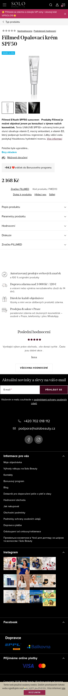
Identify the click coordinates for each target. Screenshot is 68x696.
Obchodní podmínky (14, 512)
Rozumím (34, 692)
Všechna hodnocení (34, 367)
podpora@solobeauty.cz (36, 428)
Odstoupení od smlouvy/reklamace (22, 531)
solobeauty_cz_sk (38, 439)
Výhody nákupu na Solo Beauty (20, 468)
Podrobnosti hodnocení (45, 31)
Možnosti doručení (17, 157)
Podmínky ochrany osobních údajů (22, 519)
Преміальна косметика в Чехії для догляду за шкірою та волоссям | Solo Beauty (33, 539)
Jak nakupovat (11, 506)
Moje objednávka (12, 462)
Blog (5, 487)
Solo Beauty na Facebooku (29, 439)
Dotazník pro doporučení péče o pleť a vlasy (27, 493)
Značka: (20, 189)
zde (63, 688)
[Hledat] (51, 4)
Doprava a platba (12, 525)
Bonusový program (13, 481)
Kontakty (8, 475)
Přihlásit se (53, 389)
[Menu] (4, 4)
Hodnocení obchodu (14, 500)
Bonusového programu (39, 167)
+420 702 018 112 (37, 420)
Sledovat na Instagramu (32, 611)
